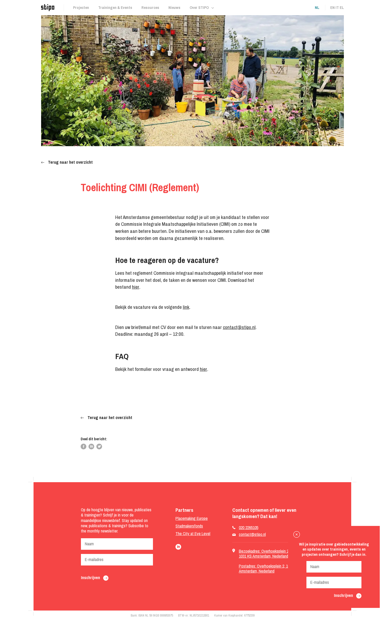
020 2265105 (248, 527)
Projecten (81, 7)
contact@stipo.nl (239, 327)
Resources (150, 7)
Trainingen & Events (115, 7)
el (342, 7)
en (332, 7)
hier (135, 286)
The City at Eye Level (192, 533)
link (186, 307)
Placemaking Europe (191, 518)
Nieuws (174, 7)
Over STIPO (199, 7)
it (337, 7)
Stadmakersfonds (189, 526)
